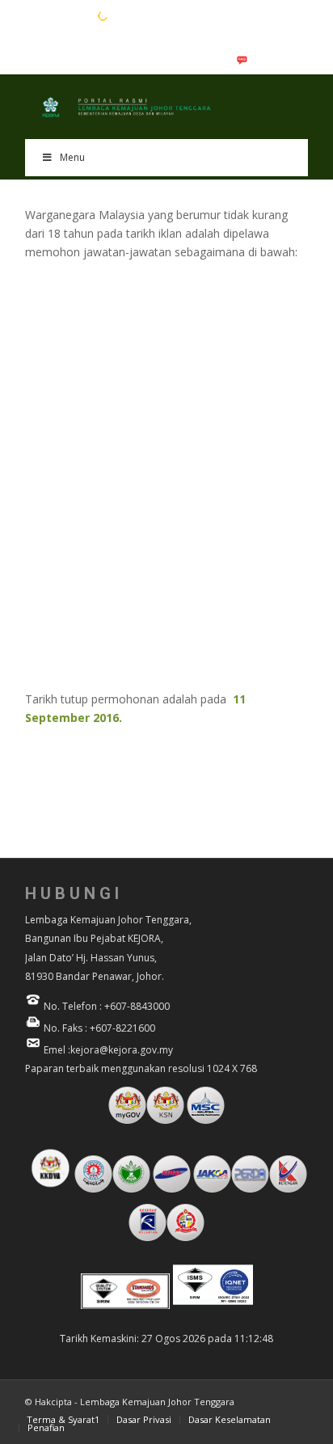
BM (58, 15)
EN (33, 15)
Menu (72, 157)
